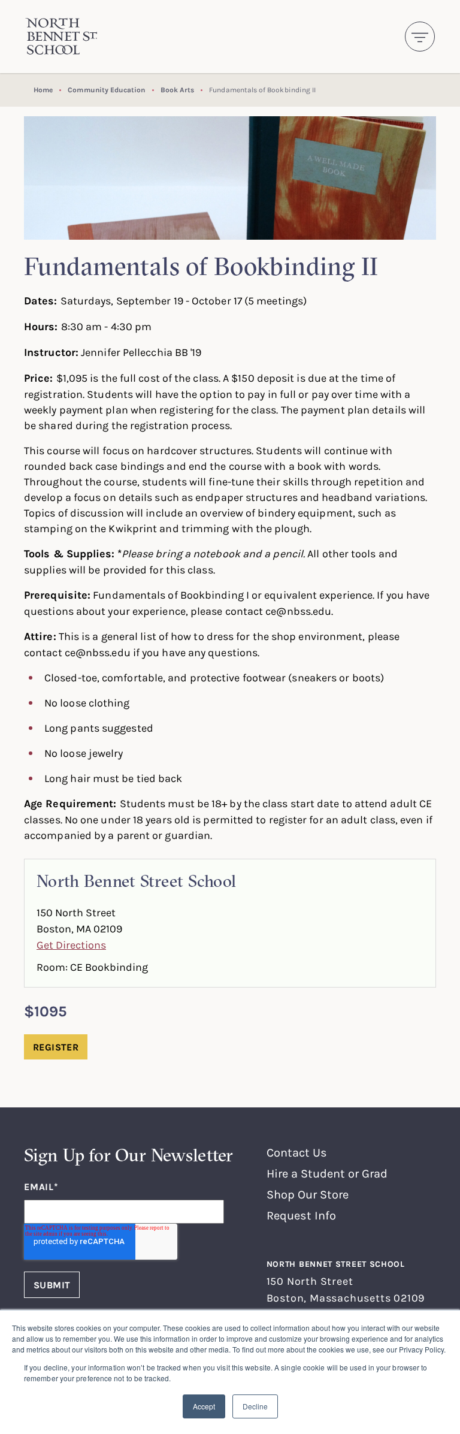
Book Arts (178, 89)
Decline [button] (255, 1406)
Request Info (301, 1214)
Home (43, 89)
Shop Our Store (308, 1194)
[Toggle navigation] (420, 37)
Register (55, 1047)
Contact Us (297, 1152)
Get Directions (71, 944)
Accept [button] (204, 1406)
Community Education (106, 89)
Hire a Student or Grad (327, 1173)
